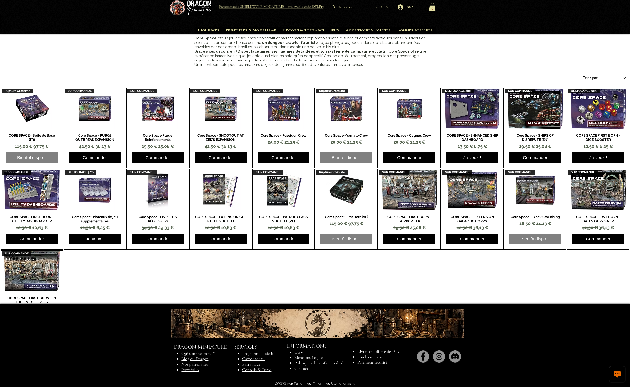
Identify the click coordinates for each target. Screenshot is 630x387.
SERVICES (246, 347)
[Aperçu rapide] (221, 190)
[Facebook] (423, 356)
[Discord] (455, 356)
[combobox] (604, 78)
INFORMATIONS (306, 346)
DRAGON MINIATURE (200, 347)
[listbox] (379, 7)
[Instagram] (439, 356)
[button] (379, 7)
